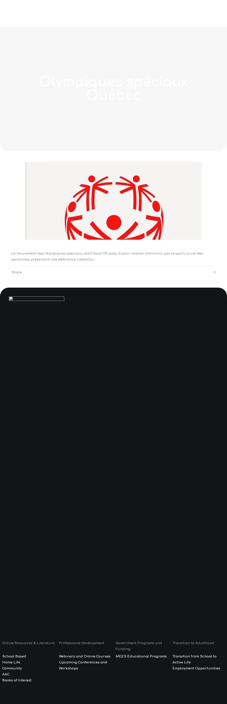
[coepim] (23, 13)
